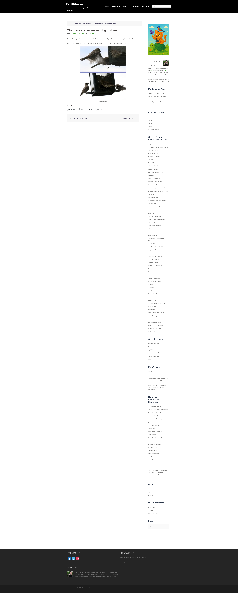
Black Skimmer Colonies (155, 150)
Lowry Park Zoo (152, 253)
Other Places (152, 331)
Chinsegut (151, 175)
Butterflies (151, 123)
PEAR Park (151, 287)
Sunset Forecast (152, 450)
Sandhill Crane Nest (153, 294)
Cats (149, 347)
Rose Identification (153, 105)
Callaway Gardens (153, 169)
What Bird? (151, 457)
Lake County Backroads (154, 216)
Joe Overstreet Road (154, 210)
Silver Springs (152, 306)
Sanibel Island (152, 300)
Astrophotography (153, 343)
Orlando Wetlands (153, 284)
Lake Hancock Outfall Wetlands (156, 219)
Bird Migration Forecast (154, 406)
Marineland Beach (153, 262)
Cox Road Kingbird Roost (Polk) (156, 188)
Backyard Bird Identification (156, 93)
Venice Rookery (152, 316)
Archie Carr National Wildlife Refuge (158, 147)
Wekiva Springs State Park (155, 325)
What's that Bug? (152, 460)
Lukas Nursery (152, 434)
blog (104, 576)
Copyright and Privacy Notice (128, 562)
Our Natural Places (153, 447)
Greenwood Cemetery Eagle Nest (157, 200)
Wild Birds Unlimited (153, 463)
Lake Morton (151, 232)
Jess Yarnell (91, 34)
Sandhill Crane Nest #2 (154, 297)
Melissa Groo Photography (155, 441)
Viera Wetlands (152, 319)
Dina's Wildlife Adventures (155, 416)
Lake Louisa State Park (154, 225)
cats (151, 70)
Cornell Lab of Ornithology (155, 413)
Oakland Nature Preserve (155, 281)
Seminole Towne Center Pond (156, 303)
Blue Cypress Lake (153, 153)
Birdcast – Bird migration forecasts (158, 409)
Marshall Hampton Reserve (155, 265)
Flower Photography (154, 353)
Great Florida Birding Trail (155, 431)
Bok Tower (151, 159)
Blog (107, 6)
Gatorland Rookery (153, 197)
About (79, 574)
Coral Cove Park (152, 185)
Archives (150, 371)
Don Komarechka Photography (156, 419)
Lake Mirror (151, 229)
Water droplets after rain (80, 118)
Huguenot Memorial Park (155, 207)
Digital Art (151, 350)
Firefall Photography (154, 425)
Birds (126, 6)
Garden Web (151, 428)
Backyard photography (85, 23)
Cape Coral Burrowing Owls (155, 172)
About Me (146, 6)
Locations (136, 6)
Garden (150, 126)
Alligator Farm (152, 144)
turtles (165, 70)
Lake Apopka (151, 213)
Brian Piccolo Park (153, 166)
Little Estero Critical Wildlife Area (157, 247)
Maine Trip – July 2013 (154, 259)
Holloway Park (152, 203)
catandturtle (75, 3)
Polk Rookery (152, 291)
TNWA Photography (153, 453)
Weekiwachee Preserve (155, 322)
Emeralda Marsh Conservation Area (158, 191)
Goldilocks (151, 489)
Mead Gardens (152, 272)
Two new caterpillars (128, 118)
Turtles (150, 359)
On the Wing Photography (155, 444)
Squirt (150, 492)
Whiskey (150, 495)
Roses (150, 120)
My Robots (151, 510)
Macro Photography (153, 356)
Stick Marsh (151, 309)
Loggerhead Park (153, 250)
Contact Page (129, 557)
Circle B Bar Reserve (154, 178)
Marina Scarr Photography (155, 438)
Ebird (149, 422)
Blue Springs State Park (154, 156)
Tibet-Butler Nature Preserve (156, 313)
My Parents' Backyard (154, 129)
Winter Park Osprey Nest (155, 328)
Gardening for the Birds (154, 102)
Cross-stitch (151, 507)
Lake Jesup (151, 222)
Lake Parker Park (152, 235)
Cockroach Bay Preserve (155, 182)
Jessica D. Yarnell (89, 588)
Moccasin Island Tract (154, 278)
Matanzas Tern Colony (154, 269)
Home (70, 23)
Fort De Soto (151, 194)
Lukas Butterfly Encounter (155, 256)
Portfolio (117, 6)
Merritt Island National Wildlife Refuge (158, 275)
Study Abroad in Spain (154, 513)
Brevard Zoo (151, 163)
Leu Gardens (151, 243)
